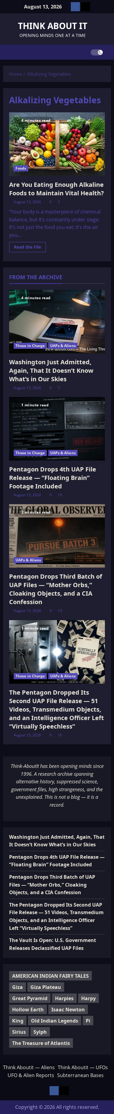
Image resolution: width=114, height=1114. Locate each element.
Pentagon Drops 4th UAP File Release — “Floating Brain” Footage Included (52, 477)
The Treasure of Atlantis (41, 1043)
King (17, 1020)
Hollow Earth (28, 1009)
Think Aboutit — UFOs (83, 1067)
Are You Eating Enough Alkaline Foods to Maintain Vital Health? (56, 188)
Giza (17, 987)
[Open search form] (109, 52)
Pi (88, 1020)
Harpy (88, 998)
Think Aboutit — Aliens (29, 1067)
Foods (21, 168)
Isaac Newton (68, 1009)
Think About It (52, 25)
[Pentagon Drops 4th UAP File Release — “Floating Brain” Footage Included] (57, 429)
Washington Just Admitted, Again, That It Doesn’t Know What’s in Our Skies (51, 370)
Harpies (64, 998)
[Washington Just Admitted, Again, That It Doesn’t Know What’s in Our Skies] (57, 321)
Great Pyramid (29, 998)
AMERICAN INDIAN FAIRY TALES (50, 976)
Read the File (30, 248)
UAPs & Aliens (63, 345)
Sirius (19, 1032)
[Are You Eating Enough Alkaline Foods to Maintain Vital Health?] (57, 144)
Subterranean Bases (80, 1075)
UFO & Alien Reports (31, 1075)
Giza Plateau (45, 987)
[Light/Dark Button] (97, 52)
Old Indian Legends (54, 1020)
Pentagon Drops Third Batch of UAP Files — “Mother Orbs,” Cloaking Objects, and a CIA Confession (55, 589)
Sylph (40, 1032)
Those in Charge (30, 345)
